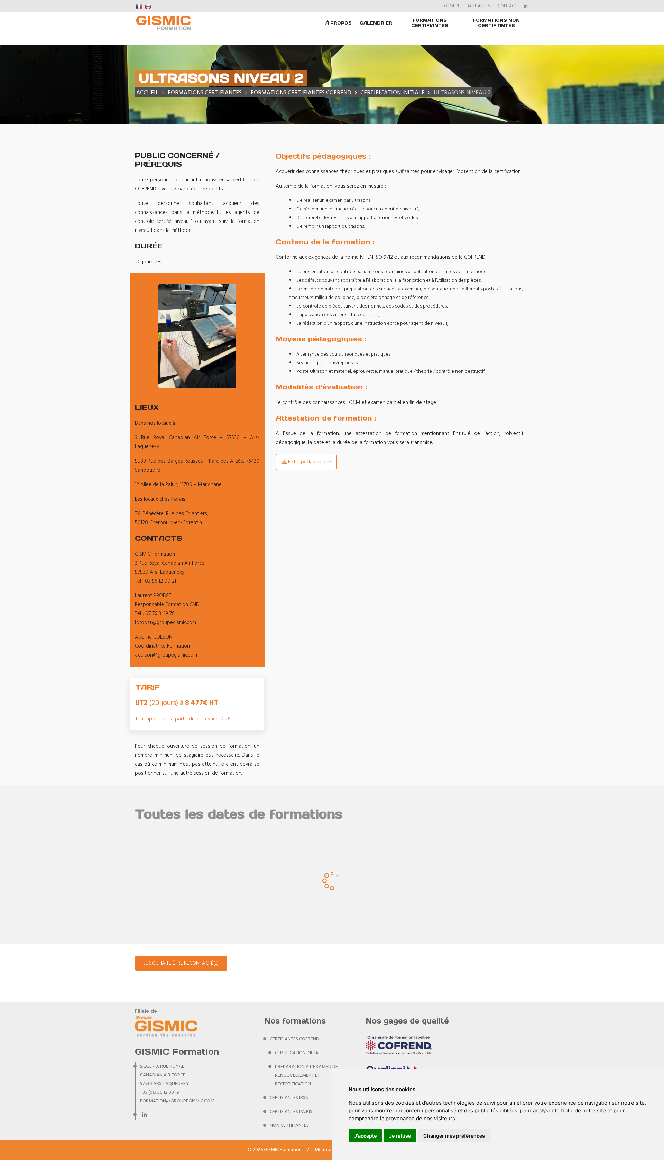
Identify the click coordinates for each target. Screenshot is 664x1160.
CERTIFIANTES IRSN (289, 1098)
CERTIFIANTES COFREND (294, 1039)
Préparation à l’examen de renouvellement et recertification (306, 1075)
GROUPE (452, 6)
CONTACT (507, 6)
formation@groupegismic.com (177, 1101)
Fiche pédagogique (309, 462)
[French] (139, 6)
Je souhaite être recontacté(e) (181, 963)
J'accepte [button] (365, 1136)
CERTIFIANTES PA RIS (291, 1112)
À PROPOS (338, 23)
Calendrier (376, 23)
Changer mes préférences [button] (454, 1136)
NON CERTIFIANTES (289, 1126)
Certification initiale (299, 1053)
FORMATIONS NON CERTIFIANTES (496, 23)
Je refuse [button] (400, 1136)
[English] (148, 6)
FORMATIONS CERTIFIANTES (429, 23)
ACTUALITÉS (478, 6)
